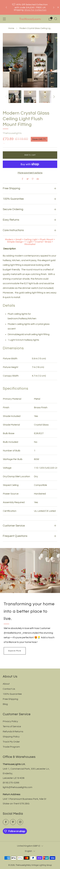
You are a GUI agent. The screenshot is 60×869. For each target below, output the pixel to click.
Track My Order (11, 741)
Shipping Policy (11, 736)
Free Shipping (10, 699)
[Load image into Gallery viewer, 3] (45, 96)
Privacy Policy (10, 721)
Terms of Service (12, 726)
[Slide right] (53, 97)
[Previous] (6, 7)
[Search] (55, 18)
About (6, 684)
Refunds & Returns (13, 731)
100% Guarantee (12, 694)
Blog (5, 704)
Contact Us (9, 689)
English (28, 851)
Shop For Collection (35, 10)
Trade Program (11, 747)
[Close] (58, 7)
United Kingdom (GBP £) (28, 846)
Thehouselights (12, 133)
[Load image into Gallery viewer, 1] (15, 96)
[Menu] (4, 18)
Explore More (14, 651)
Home (11, 28)
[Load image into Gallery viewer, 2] (30, 96)
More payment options (30, 172)
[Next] (54, 7)
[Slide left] (7, 97)
